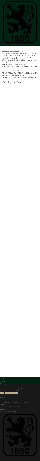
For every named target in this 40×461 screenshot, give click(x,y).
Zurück (3, 372)
